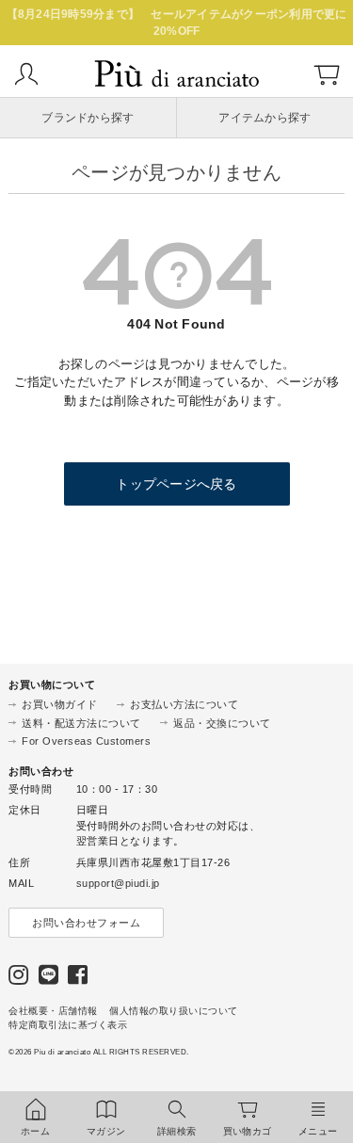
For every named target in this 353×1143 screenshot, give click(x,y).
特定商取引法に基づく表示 (67, 1025)
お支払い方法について (184, 704)
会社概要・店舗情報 (53, 1011)
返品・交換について (222, 723)
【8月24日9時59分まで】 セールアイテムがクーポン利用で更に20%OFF (177, 23)
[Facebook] (78, 979)
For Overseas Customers (86, 741)
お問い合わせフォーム (86, 922)
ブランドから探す (87, 117)
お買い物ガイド (60, 704)
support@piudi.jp (118, 883)
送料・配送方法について (81, 723)
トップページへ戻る (176, 483)
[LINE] (49, 979)
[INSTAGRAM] (18, 979)
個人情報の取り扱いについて (173, 1011)
